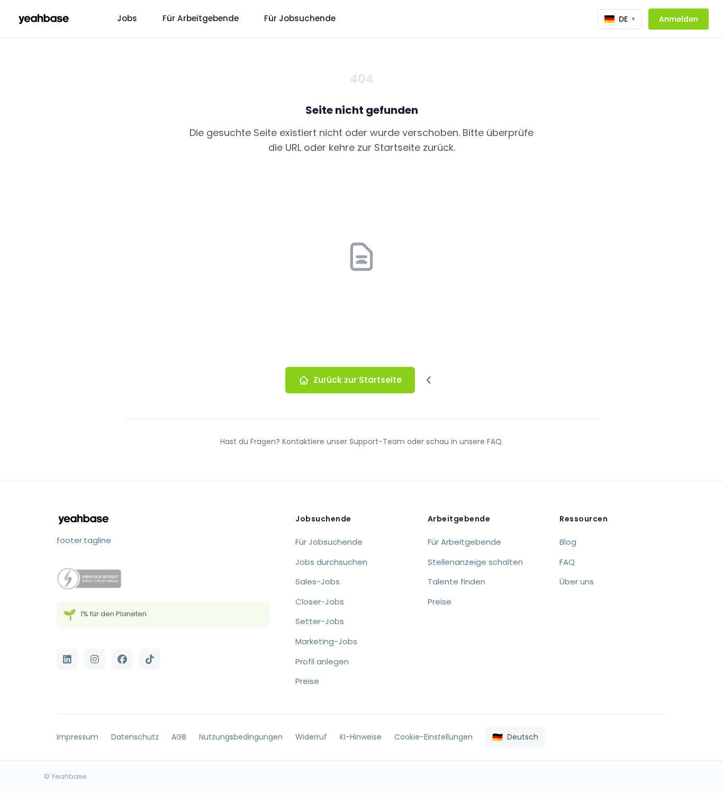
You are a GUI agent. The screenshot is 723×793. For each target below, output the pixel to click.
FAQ (567, 561)
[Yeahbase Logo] (43, 19)
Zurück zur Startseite (357, 380)
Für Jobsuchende (300, 18)
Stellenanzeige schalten (475, 561)
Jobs (127, 18)
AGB (178, 737)
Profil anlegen (322, 661)
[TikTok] (149, 659)
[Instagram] (94, 659)
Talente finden (456, 581)
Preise (307, 681)
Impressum (77, 737)
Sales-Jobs (317, 581)
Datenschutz (135, 737)
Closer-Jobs (319, 601)
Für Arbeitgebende (200, 18)
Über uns (576, 581)
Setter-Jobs (319, 621)
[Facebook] (122, 659)
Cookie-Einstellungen (433, 737)
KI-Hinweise (361, 737)
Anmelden (678, 19)
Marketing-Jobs (326, 641)
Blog (567, 541)
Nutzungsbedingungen (241, 737)
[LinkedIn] (67, 659)
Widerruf (311, 737)
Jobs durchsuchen (331, 561)
